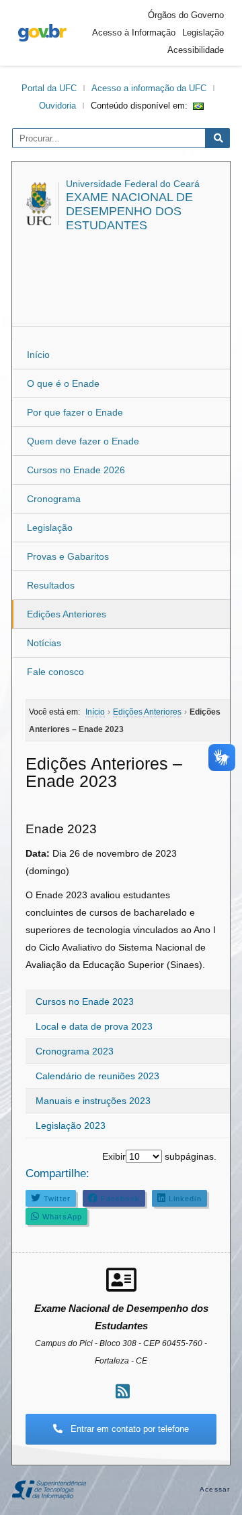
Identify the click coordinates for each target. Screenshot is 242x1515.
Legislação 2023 (71, 1125)
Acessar (215, 1489)
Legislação (203, 32)
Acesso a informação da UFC (148, 88)
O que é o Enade (63, 383)
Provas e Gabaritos (68, 556)
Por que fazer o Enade (75, 412)
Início (38, 354)
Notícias (44, 643)
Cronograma (54, 498)
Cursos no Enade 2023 (85, 1001)
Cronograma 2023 (75, 1051)
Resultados (51, 585)
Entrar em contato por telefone (128, 1429)
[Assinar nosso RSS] (123, 1391)
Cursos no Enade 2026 (76, 470)
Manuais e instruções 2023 (93, 1100)
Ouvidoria (57, 106)
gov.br (42, 33)
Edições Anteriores (66, 614)
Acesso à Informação (133, 32)
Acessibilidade (195, 50)
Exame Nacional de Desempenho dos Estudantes (129, 211)
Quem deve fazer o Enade (83, 441)
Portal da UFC (49, 88)
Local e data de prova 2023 (94, 1026)
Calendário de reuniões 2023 (97, 1076)
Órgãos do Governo (186, 15)
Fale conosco (55, 671)
